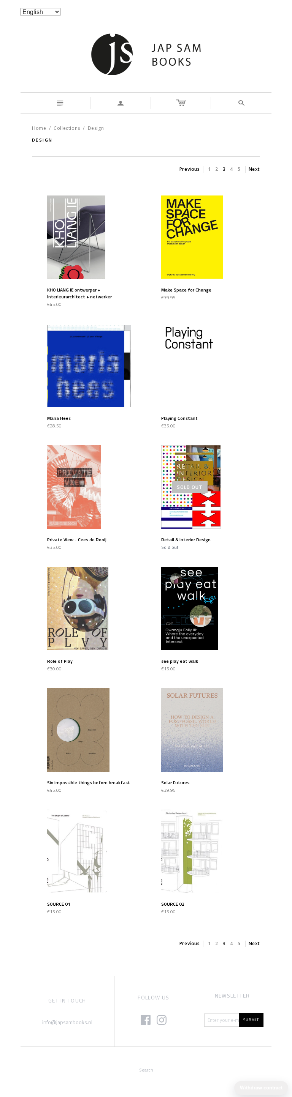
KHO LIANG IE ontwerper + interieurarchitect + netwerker (79, 293)
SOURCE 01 (58, 904)
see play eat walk (179, 661)
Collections (67, 128)
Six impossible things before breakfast (88, 782)
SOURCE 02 (172, 904)
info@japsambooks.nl (67, 1022)
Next (254, 169)
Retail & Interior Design (186, 539)
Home (39, 128)
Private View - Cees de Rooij (76, 539)
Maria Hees (59, 418)
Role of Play (60, 661)
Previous (189, 169)
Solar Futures (175, 782)
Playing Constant (179, 418)
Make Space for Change (186, 289)
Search (146, 1069)
